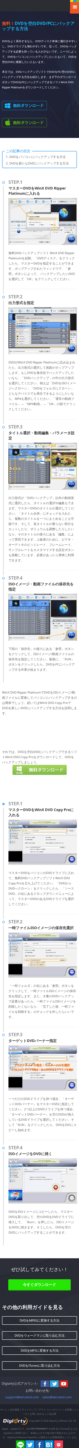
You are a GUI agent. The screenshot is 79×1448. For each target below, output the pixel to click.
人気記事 (51, 1414)
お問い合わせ (37, 1414)
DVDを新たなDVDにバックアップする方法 (39, 163)
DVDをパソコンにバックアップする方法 (37, 157)
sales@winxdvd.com (57, 1397)
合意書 (68, 1409)
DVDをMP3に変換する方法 (39, 1350)
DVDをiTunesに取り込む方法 (39, 1365)
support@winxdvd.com (22, 1397)
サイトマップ (29, 1409)
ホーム (3, 1409)
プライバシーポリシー (50, 1409)
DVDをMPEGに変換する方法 (39, 1320)
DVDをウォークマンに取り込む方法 (39, 1335)
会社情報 (14, 1409)
